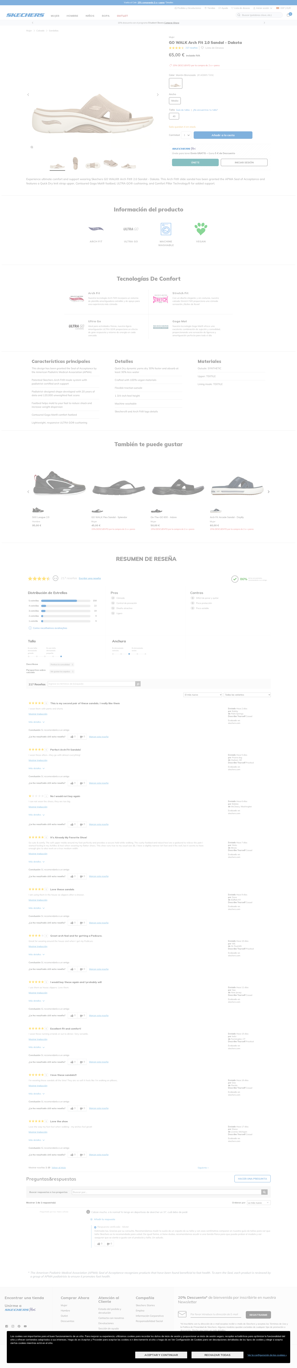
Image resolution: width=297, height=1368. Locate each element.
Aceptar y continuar (161, 1355)
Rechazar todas (217, 1355)
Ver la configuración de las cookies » (267, 1355)
